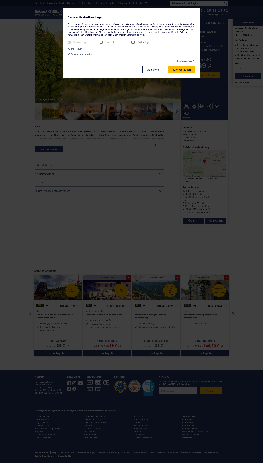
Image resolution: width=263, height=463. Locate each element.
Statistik (110, 42)
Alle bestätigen (182, 69)
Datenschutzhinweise (81, 54)
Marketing (143, 42)
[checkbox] (69, 42)
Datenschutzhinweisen (137, 34)
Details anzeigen (185, 61)
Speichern (153, 69)
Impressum (76, 49)
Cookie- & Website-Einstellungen (85, 17)
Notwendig (79, 42)
